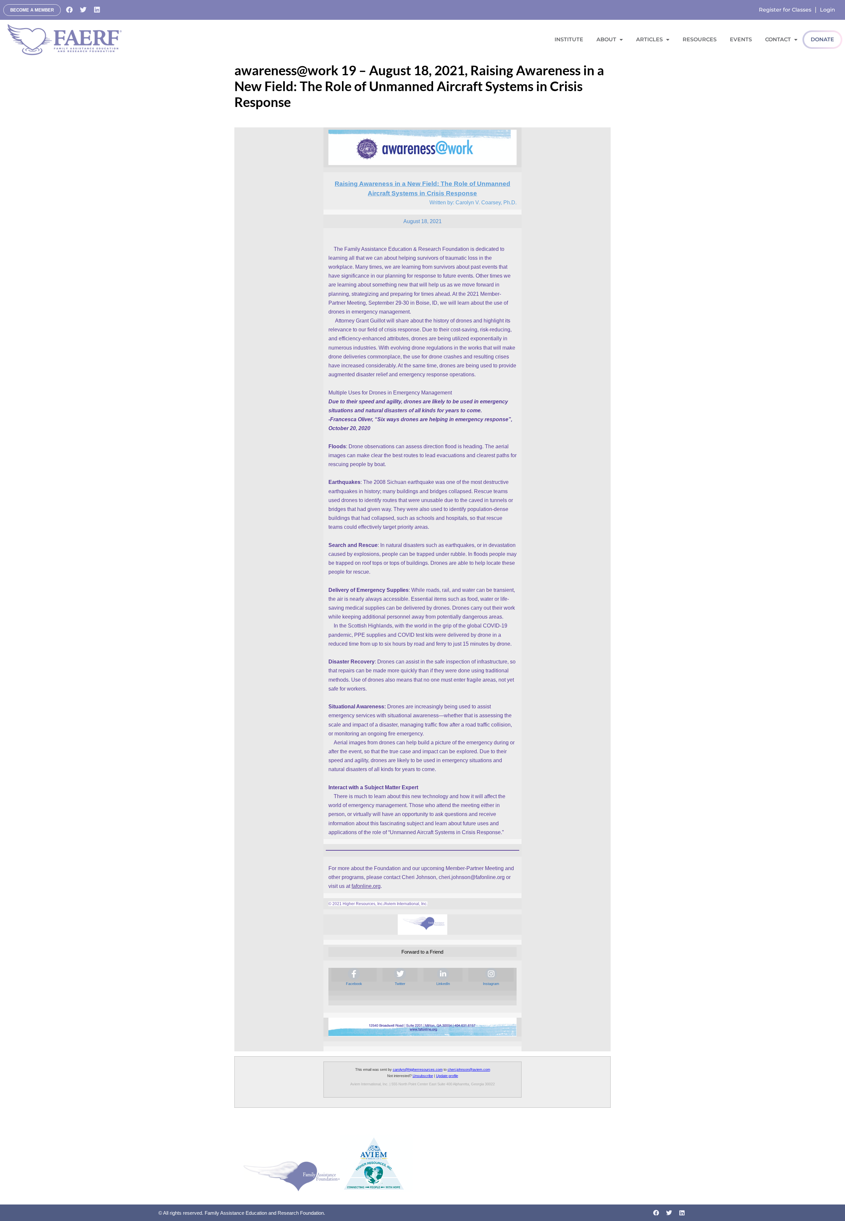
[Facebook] (69, 10)
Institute (569, 39)
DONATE (822, 39)
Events (741, 39)
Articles (649, 39)
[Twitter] (83, 10)
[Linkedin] (97, 10)
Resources (700, 39)
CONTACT (778, 39)
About (606, 39)
